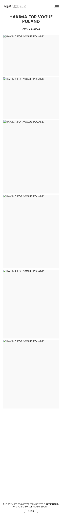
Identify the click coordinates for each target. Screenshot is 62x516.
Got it (31, 511)
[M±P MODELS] (14, 6)
